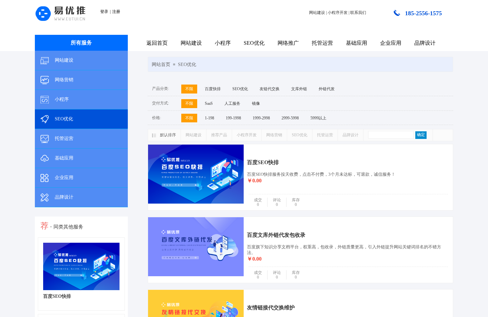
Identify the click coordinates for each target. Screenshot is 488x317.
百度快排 (213, 89)
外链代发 (327, 89)
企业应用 (390, 43)
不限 (189, 89)
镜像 (256, 103)
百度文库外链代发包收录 (276, 235)
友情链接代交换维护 (271, 307)
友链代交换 (270, 89)
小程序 (223, 43)
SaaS (209, 103)
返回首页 (157, 43)
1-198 (209, 118)
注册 (116, 11)
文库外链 (299, 89)
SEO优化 (254, 43)
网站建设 (191, 43)
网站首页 (161, 64)
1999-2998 (261, 118)
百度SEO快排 (263, 162)
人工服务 (232, 103)
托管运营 (322, 43)
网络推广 (288, 43)
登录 (104, 11)
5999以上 (318, 118)
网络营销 (64, 79)
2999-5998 (290, 118)
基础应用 (356, 43)
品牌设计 (425, 43)
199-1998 (233, 118)
